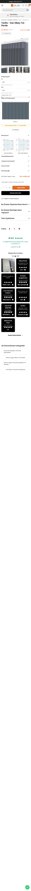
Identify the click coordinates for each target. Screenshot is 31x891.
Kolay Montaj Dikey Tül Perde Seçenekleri (12, 351)
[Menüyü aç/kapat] (2, 5)
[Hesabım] (26, 5)
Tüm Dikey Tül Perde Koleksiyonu (15, 369)
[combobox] (15, 10)
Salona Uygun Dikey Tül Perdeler (15, 357)
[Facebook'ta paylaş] (9, 229)
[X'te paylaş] (14, 229)
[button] (24, 30)
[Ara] (27, 10)
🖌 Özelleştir (15, 130)
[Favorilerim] (23, 5)
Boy (2, 87)
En (2, 79)
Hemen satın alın (15, 193)
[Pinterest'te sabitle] (19, 229)
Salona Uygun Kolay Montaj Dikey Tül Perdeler (15, 363)
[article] (8, 265)
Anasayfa (3, 20)
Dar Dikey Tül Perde (12, 20)
